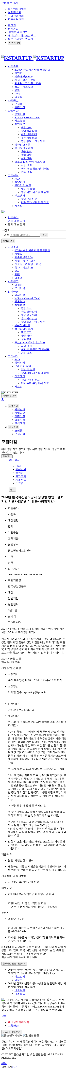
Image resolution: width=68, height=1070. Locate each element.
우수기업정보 (29, 137)
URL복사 (14, 460)
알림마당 (13, 291)
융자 (17, 90)
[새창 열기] (3, 211)
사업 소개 (26, 165)
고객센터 (13, 356)
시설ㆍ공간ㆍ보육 (25, 80)
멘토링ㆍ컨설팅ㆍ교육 (28, 83)
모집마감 (20, 107)
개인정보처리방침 (18, 1022)
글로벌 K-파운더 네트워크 (30, 161)
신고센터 (20, 195)
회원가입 (13, 28)
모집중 (18, 104)
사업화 (18, 73)
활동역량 (26, 154)
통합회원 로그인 (18, 32)
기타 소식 (26, 172)
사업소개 (13, 247)
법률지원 (20, 419)
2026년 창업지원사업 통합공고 (32, 69)
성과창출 (26, 158)
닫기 (12, 489)
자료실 (18, 205)
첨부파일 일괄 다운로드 (14, 963)
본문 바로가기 (9, 2)
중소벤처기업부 (17, 9)
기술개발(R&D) (24, 76)
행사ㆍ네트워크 (24, 86)
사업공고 (13, 281)
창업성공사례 (29, 134)
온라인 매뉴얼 (23, 185)
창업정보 (20, 124)
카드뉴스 (20, 120)
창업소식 (26, 127)
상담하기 (20, 181)
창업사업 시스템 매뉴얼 (35, 192)
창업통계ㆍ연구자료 (33, 141)
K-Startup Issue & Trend (27, 117)
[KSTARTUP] (32, 58)
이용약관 (13, 1025)
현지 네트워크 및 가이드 (35, 168)
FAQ (17, 178)
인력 (17, 93)
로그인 (12, 25)
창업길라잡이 (29, 130)
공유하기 (7, 456)
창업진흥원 (14, 12)
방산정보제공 (22, 144)
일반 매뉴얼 (28, 188)
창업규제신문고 (30, 199)
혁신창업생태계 (24, 148)
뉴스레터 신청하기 (11, 1032)
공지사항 (20, 114)
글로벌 (18, 97)
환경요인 (26, 151)
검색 (6, 234)
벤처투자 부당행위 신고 (35, 202)
